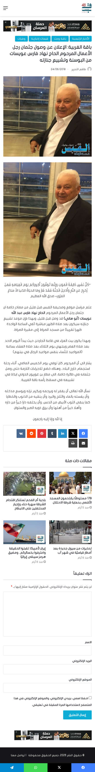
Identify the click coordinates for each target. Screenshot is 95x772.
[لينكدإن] (62, 433)
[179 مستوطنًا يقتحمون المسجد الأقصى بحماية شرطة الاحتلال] (70, 483)
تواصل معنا (18, 755)
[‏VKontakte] (21, 433)
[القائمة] (5, 10)
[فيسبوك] (83, 433)
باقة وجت (60, 38)
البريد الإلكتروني (82, 660)
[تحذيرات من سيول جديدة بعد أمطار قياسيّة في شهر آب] (70, 532)
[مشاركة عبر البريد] (83, 443)
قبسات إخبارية (39, 38)
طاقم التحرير (79, 69)
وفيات (21, 38)
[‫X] (72, 433)
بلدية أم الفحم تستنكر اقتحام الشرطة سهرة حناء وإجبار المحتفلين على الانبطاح (26, 504)
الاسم (88, 642)
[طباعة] (72, 443)
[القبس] (87, 8)
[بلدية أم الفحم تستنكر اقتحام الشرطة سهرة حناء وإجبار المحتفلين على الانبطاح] (24, 484)
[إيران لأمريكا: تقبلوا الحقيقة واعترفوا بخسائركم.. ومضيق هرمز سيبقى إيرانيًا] (24, 532)
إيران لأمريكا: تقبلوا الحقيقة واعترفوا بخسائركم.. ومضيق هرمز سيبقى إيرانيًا (27, 552)
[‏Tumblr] (52, 433)
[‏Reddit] (31, 433)
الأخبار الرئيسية (80, 38)
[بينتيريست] (41, 433)
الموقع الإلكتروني (80, 679)
